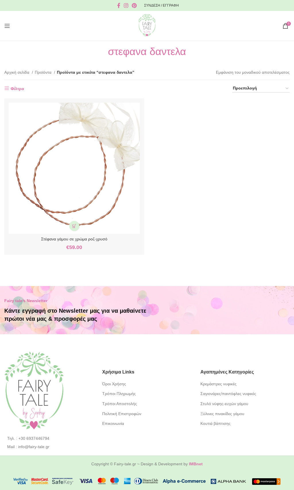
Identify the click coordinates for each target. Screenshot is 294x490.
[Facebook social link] (118, 5)
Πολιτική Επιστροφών (121, 413)
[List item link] (49, 438)
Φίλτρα (17, 88)
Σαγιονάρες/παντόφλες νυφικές (228, 393)
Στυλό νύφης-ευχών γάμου (224, 403)
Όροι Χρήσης (114, 384)
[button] (74, 226)
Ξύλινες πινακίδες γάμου (222, 413)
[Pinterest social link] (134, 5)
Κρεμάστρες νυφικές (218, 384)
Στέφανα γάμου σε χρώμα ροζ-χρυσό (74, 239)
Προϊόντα (44, 72)
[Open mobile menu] (7, 26)
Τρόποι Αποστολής (119, 403)
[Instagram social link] (126, 5)
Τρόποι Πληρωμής (119, 393)
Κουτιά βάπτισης (215, 423)
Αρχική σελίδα (17, 72)
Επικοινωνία (113, 423)
